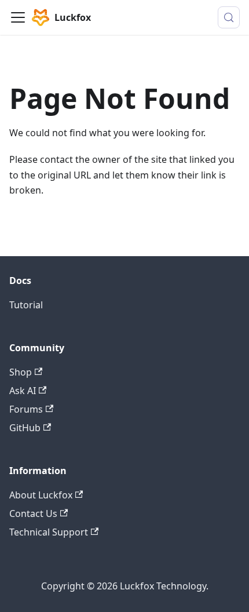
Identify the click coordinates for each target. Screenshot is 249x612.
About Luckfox (40, 495)
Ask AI (22, 390)
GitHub (25, 427)
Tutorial (26, 304)
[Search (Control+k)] (229, 17)
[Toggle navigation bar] (18, 17)
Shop (20, 372)
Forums (26, 409)
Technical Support (48, 532)
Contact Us (33, 513)
